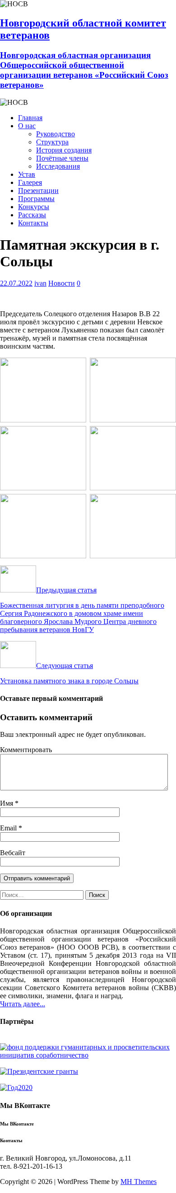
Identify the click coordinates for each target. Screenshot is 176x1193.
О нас (27, 126)
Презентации (38, 190)
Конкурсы (33, 207)
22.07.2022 (16, 283)
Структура (52, 142)
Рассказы (32, 215)
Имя (7, 803)
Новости (61, 283)
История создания (64, 150)
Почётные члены (62, 158)
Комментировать (26, 749)
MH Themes (138, 1181)
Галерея (30, 182)
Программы (36, 198)
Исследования (58, 166)
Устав (26, 174)
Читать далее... (22, 1004)
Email (9, 828)
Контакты (33, 223)
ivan (40, 283)
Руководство (55, 134)
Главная (30, 117)
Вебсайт (12, 853)
